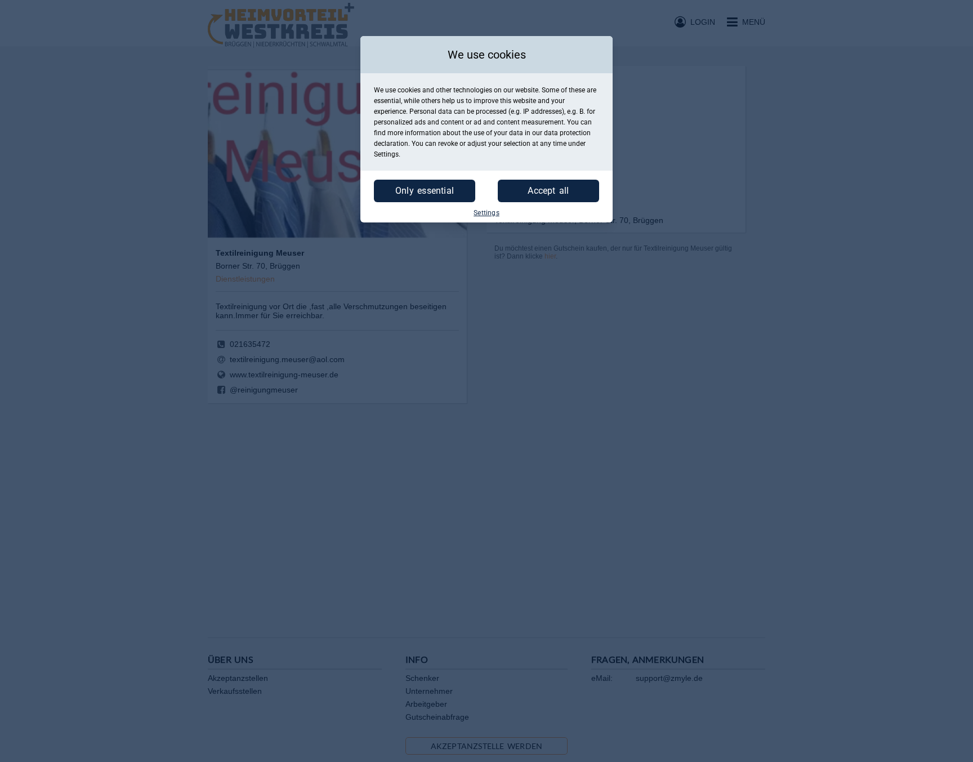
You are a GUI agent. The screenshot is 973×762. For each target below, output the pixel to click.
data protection (567, 133)
